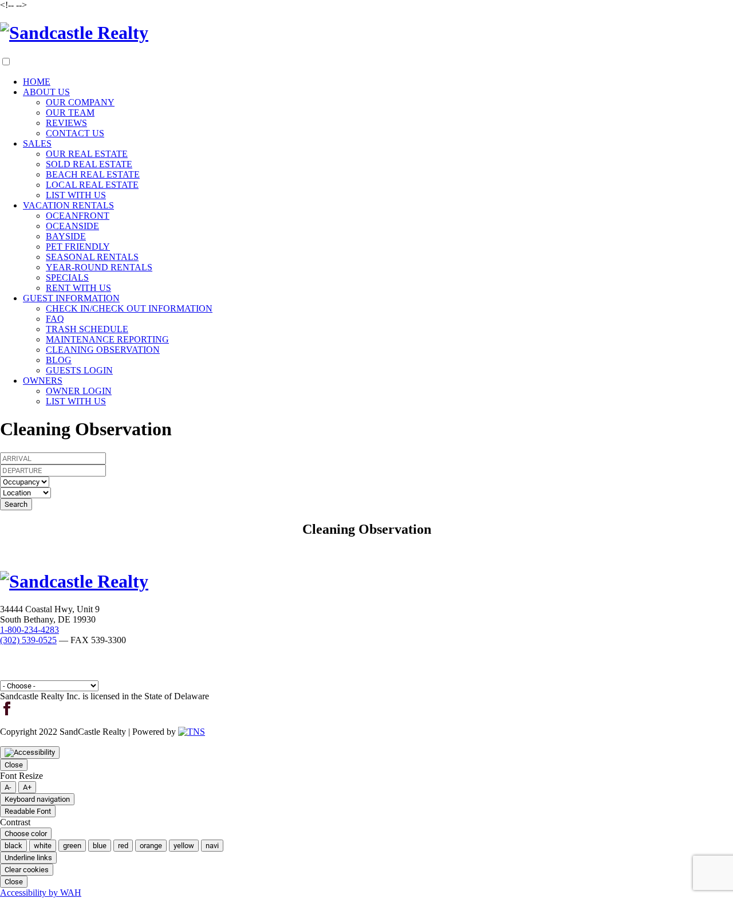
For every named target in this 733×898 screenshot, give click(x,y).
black (13, 845)
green (72, 845)
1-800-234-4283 (29, 630)
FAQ (55, 319)
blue (100, 845)
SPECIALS (67, 277)
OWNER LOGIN (79, 391)
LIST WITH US (76, 195)
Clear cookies (27, 869)
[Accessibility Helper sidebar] (30, 752)
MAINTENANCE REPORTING (107, 339)
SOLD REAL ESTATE (89, 164)
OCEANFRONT (77, 215)
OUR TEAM (70, 112)
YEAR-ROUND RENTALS (99, 267)
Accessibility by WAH (40, 892)
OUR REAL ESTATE (87, 154)
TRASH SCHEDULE (87, 329)
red (123, 845)
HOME (36, 81)
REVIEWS (66, 123)
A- (8, 787)
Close (14, 765)
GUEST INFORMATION (71, 298)
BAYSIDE (66, 236)
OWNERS (42, 380)
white (43, 845)
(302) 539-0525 (28, 640)
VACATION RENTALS (68, 205)
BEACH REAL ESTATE (93, 174)
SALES (37, 143)
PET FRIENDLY (78, 246)
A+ (27, 787)
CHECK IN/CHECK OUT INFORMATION (129, 308)
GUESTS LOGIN (79, 370)
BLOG (59, 360)
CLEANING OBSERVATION (103, 350)
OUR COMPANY (80, 102)
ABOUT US (46, 92)
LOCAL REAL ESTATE (92, 185)
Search (16, 504)
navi (212, 845)
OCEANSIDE (72, 226)
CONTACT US (75, 133)
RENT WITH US (78, 288)
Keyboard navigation (37, 799)
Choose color (26, 833)
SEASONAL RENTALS (92, 257)
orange (151, 845)
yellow (184, 845)
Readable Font (28, 811)
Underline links (28, 857)
